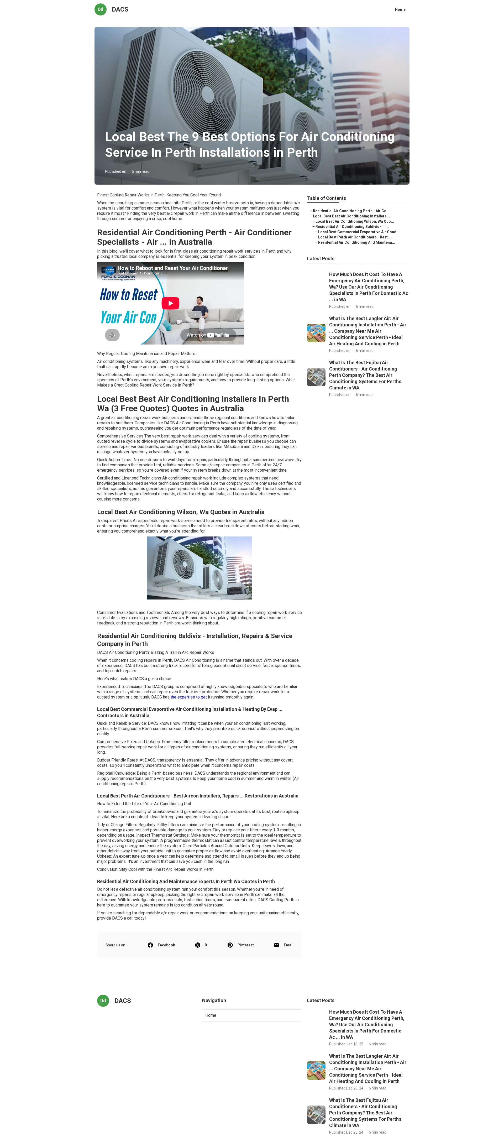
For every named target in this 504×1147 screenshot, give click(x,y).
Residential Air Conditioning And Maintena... (356, 242)
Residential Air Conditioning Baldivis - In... (352, 227)
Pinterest (246, 945)
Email (288, 945)
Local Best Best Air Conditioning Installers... (351, 216)
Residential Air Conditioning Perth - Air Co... (351, 211)
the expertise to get (189, 697)
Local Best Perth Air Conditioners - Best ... (355, 237)
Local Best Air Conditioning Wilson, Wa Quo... (355, 221)
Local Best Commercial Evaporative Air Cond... (359, 232)
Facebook (166, 945)
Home (400, 9)
